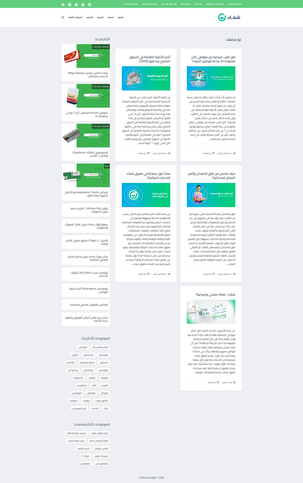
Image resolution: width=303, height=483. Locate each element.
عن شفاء (198, 4)
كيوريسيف (103, 355)
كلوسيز (104, 385)
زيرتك (106, 408)
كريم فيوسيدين (79, 408)
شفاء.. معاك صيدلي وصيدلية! (215, 294)
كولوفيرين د (84, 463)
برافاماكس (88, 370)
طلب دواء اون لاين (169, 4)
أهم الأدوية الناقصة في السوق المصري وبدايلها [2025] (149, 59)
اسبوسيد (73, 400)
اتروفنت (91, 378)
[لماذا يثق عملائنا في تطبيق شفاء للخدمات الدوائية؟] (146, 195)
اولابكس (70, 362)
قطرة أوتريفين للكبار (98, 440)
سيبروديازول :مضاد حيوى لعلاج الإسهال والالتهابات (86, 226)
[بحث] (63, 17)
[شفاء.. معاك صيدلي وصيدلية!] (211, 312)
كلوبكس (83, 347)
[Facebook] (63, 4)
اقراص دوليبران (101, 448)
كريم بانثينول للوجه (99, 433)
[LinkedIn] (89, 4)
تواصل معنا (185, 4)
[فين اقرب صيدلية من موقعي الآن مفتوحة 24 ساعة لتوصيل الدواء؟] (211, 78)
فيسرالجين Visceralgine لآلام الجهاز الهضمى (88, 290)
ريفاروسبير (82, 385)
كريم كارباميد (83, 448)
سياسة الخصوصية (149, 4)
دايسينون (104, 362)
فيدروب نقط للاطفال (76, 433)
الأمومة (100, 17)
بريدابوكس (73, 370)
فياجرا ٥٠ (85, 456)
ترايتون (75, 355)
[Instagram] (76, 4)
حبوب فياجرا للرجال (76, 440)
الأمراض (89, 17)
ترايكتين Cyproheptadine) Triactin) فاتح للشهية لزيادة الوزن (86, 194)
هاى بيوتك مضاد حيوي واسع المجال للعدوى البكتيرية (87, 258)
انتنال (94, 385)
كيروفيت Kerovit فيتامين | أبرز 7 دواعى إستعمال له (87, 114)
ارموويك (104, 378)
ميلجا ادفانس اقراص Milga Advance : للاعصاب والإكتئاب (87, 74)
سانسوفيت (78, 378)
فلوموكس (77, 393)
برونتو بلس (103, 370)
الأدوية (120, 17)
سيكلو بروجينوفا (87, 362)
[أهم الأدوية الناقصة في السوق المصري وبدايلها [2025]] (146, 78)
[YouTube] (82, 4)
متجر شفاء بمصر (235, 4)
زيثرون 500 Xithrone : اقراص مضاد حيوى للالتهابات (89, 210)
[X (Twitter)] (69, 4)
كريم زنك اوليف (101, 456)
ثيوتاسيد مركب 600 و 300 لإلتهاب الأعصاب (89, 274)
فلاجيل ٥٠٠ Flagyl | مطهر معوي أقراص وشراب (86, 242)
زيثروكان (104, 393)
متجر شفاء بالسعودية (215, 4)
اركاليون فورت (101, 400)
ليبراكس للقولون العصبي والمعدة (89, 304)
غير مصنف (207, 153)
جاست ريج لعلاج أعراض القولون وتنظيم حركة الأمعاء (86, 319)
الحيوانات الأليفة (75, 17)
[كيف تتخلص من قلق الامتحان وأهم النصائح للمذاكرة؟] (211, 195)
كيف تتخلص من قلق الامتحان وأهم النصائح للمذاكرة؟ (211, 176)
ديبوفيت (86, 400)
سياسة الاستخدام (130, 4)
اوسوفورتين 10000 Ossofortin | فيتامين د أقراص (90, 154)
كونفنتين (91, 393)
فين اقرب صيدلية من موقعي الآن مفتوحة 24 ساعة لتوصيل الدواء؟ (213, 59)
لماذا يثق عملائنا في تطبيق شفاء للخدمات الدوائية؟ (148, 176)
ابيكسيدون (88, 355)
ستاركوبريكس (101, 463)
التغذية (111, 17)
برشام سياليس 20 (100, 347)
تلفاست (95, 408)
